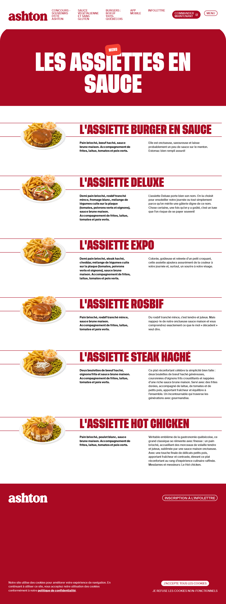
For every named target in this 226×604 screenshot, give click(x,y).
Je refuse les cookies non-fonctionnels (185, 591)
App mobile (135, 12)
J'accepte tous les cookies (185, 583)
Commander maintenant (184, 14)
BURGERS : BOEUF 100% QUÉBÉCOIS (114, 15)
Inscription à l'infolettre (190, 498)
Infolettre (156, 10)
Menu (211, 13)
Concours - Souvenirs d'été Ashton (61, 15)
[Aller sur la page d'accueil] (27, 16)
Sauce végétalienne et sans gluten (88, 15)
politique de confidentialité (57, 590)
